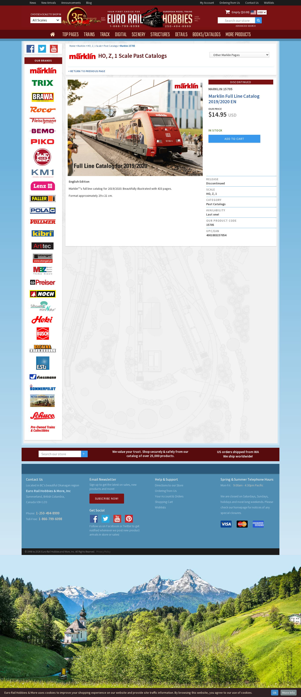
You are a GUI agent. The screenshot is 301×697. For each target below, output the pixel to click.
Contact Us (251, 3)
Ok (275, 693)
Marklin (81, 45)
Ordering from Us (229, 3)
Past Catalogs (111, 45)
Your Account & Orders (169, 496)
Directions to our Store (169, 485)
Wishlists (269, 3)
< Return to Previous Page (86, 71)
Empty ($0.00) (240, 12)
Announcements (71, 3)
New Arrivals (48, 3)
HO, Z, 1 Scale (94, 45)
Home (72, 45)
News (33, 3)
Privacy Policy (103, 551)
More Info (288, 693)
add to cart (234, 139)
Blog (89, 3)
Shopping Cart (164, 502)
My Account (207, 3)
